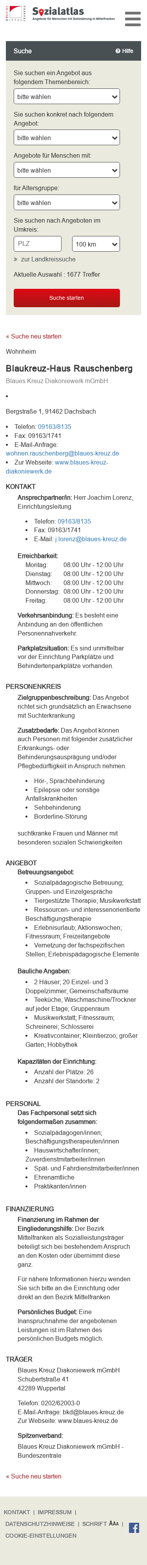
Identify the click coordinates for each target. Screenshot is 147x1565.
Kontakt (17, 1512)
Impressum (55, 1512)
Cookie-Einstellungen (40, 1536)
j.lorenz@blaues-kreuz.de (91, 538)
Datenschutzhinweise (40, 1524)
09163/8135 (54, 426)
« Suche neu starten (34, 336)
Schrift (94, 1524)
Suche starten (66, 298)
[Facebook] (136, 1529)
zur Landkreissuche (48, 259)
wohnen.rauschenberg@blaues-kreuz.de (62, 453)
